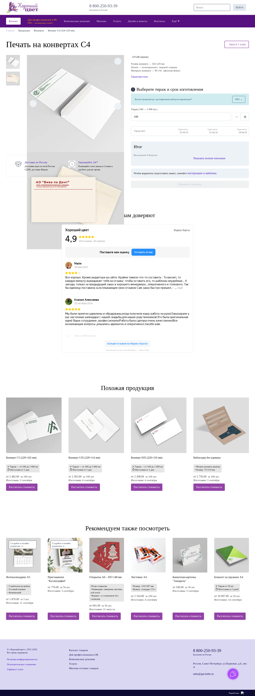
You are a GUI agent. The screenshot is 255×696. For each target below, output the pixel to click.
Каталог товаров (78, 650)
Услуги (73, 663)
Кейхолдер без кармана (207, 457)
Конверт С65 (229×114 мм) (84, 457)
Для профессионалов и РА (83, 654)
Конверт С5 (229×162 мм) (21, 457)
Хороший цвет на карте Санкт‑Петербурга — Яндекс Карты (127, 350)
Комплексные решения (82, 659)
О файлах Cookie (15, 669)
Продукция (24, 30)
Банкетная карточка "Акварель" (184, 579)
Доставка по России (36, 162)
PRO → (238, 99)
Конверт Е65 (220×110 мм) (146, 457)
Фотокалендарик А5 (18, 577)
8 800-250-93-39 (104, 6)
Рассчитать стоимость (22, 487)
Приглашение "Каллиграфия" (57, 579)
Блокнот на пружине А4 (228, 577)
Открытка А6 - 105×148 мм (105, 577)
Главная (10, 30)
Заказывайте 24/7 (88, 162)
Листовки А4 (139, 577)
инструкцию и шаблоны (202, 173)
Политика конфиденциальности (22, 659)
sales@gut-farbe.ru (203, 673)
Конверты (39, 30)
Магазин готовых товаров (83, 668)
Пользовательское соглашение (21, 664)
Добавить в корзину (190, 184)
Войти (239, 7)
